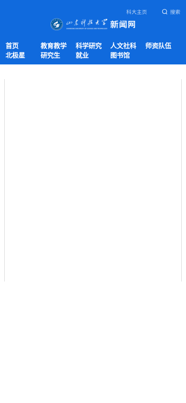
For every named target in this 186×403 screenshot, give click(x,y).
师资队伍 (158, 45)
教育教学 (54, 45)
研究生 (50, 55)
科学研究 (89, 45)
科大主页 (136, 12)
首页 (12, 45)
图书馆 (120, 55)
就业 (82, 55)
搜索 (175, 12)
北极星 (15, 55)
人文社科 (123, 45)
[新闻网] (93, 24)
